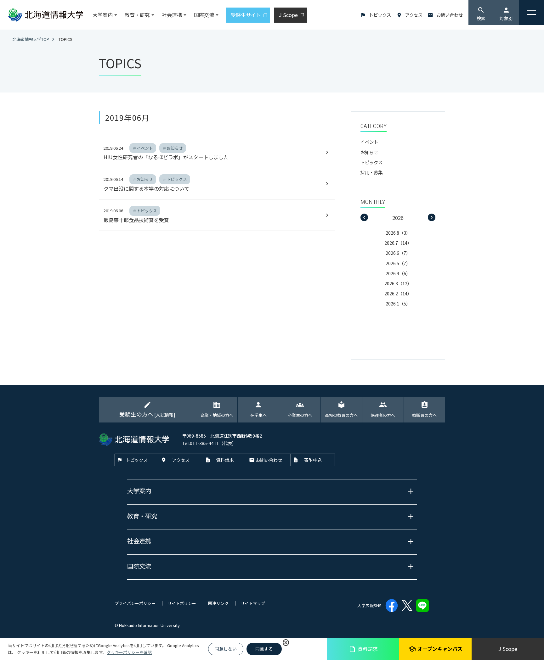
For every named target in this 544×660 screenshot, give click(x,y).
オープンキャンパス (435, 649)
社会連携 (172, 15)
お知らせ (369, 152)
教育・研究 (137, 15)
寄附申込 (313, 459)
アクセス (413, 14)
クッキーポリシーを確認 (129, 652)
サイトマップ (253, 603)
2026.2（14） (398, 293)
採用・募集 (371, 172)
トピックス (380, 14)
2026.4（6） (398, 273)
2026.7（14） (398, 242)
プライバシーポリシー (135, 603)
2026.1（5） (398, 303)
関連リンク (218, 603)
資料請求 (363, 649)
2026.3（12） (398, 283)
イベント (369, 141)
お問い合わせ (449, 14)
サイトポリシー (181, 603)
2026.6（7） (398, 252)
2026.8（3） (398, 232)
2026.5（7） (398, 263)
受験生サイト (246, 15)
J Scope (507, 648)
